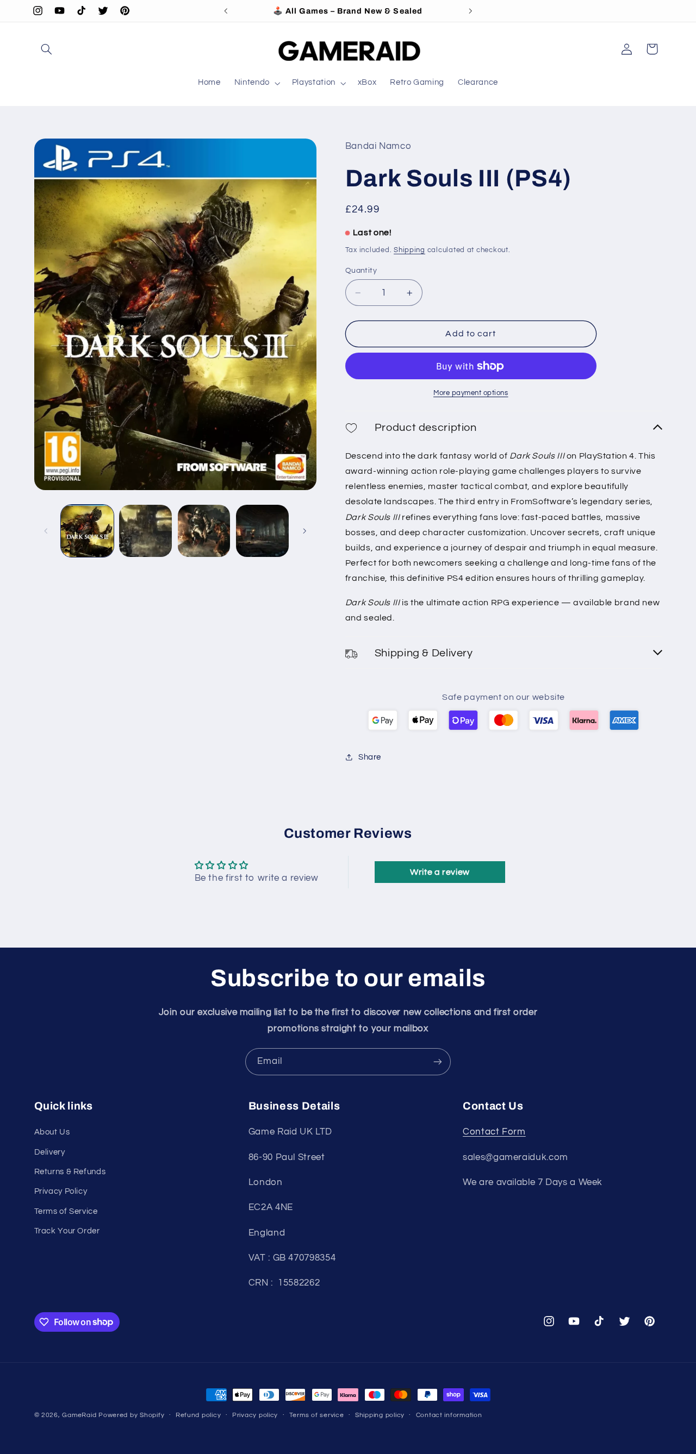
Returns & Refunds (70, 1172)
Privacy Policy (61, 1191)
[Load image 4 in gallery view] (262, 531)
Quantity (361, 270)
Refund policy (198, 1416)
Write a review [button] (440, 872)
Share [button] (369, 757)
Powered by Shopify (131, 1415)
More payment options (470, 393)
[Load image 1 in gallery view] (87, 531)
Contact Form (494, 1132)
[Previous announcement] (226, 11)
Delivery (49, 1152)
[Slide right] (304, 531)
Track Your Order (67, 1231)
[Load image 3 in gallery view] (204, 531)
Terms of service (316, 1416)
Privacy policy (255, 1416)
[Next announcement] (470, 11)
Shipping (409, 250)
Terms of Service (66, 1211)
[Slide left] (46, 531)
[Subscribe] (437, 1061)
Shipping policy (380, 1416)
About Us (52, 1132)
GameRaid (79, 1415)
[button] (46, 48)
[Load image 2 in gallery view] (145, 531)
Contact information (449, 1416)
